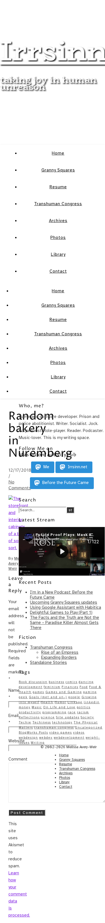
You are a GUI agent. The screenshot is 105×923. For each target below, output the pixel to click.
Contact (58, 271)
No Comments (19, 485)
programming (54, 712)
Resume (58, 186)
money (25, 707)
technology (62, 722)
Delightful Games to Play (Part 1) (61, 612)
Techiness (41, 722)
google (74, 697)
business (56, 682)
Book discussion (33, 682)
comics (72, 682)
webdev (46, 737)
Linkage (75, 702)
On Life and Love (59, 707)
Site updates (68, 717)
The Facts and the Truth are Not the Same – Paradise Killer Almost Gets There (64, 622)
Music (37, 707)
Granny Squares (58, 170)
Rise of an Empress (59, 652)
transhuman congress (54, 727)
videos (79, 732)
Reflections (29, 717)
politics (83, 707)
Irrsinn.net (77, 467)
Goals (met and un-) (48, 697)
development (31, 687)
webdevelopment (69, 737)
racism (83, 712)
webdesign (28, 737)
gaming (90, 692)
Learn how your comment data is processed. (19, 894)
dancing (86, 682)
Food (84, 687)
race (72, 712)
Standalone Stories (48, 662)
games (38, 692)
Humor (60, 702)
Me (45, 467)
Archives (58, 220)
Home (58, 153)
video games (60, 732)
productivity (30, 712)
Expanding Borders (59, 657)
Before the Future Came (65, 482)
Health (47, 702)
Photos (58, 237)
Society (87, 717)
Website (16, 740)
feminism (52, 687)
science (48, 717)
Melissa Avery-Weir (18, 563)
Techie (25, 722)
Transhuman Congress (58, 203)
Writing (38, 743)
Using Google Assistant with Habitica (65, 607)
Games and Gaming (63, 692)
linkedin (92, 702)
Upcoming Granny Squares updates (63, 602)
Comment (17, 759)
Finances (70, 687)
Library (58, 254)
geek (23, 697)
